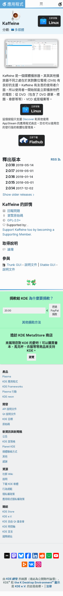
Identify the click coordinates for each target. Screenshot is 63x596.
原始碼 (6, 424)
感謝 (4, 461)
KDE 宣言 (7, 531)
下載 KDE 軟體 (10, 483)
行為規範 (7, 488)
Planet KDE (8, 446)
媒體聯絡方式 (9, 451)
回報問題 (13, 211)
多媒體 (19, 30)
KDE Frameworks (12, 386)
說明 (4, 479)
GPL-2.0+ (14, 220)
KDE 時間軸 (8, 526)
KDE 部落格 (8, 441)
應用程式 (12, 5)
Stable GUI (47, 265)
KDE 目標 (7, 419)
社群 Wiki (7, 474)
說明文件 (30, 265)
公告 (4, 436)
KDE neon (8, 396)
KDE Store (8, 511)
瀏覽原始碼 (15, 215)
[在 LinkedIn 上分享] (35, 554)
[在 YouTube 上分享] (56, 554)
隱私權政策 (8, 494)
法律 (49, 586)
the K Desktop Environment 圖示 (37, 582)
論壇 (10, 249)
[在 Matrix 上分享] (7, 554)
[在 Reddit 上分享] (42, 554)
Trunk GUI (14, 265)
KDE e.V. (7, 516)
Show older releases (17, 194)
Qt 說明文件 (9, 414)
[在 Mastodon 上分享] (14, 554)
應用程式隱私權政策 (13, 499)
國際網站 (7, 536)
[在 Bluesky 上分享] (21, 554)
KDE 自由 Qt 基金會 (13, 521)
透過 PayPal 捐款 (55, 310)
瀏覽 (31, 357)
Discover (28, 119)
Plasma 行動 (9, 391)
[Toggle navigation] (41, 4)
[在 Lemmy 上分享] (49, 554)
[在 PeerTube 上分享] (24, 562)
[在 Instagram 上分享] (38, 562)
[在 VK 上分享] (31, 562)
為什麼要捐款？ (41, 298)
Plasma (6, 376)
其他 (4, 456)
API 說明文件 (9, 408)
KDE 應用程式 (10, 381)
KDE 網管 (12, 579)
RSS (54, 159)
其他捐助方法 (31, 322)
